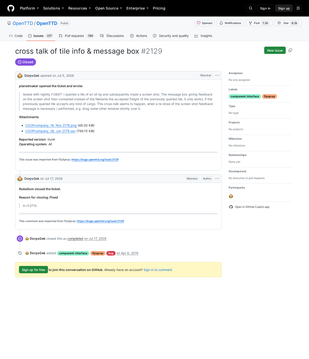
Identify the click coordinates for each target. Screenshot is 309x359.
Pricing (159, 8)
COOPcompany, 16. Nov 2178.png (51, 125)
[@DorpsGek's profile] (20, 75)
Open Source (106, 8)
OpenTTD (23, 23)
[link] (35, 238)
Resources (77, 8)
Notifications (233, 23)
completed (75, 238)
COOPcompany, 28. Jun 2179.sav (50, 131)
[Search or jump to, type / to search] (250, 8)
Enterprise (135, 8)
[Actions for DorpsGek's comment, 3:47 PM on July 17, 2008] (217, 178)
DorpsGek (31, 75)
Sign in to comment (158, 270)
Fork (261, 23)
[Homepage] (10, 8)
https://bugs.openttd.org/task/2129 (95, 159)
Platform (27, 8)
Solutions (51, 8)
